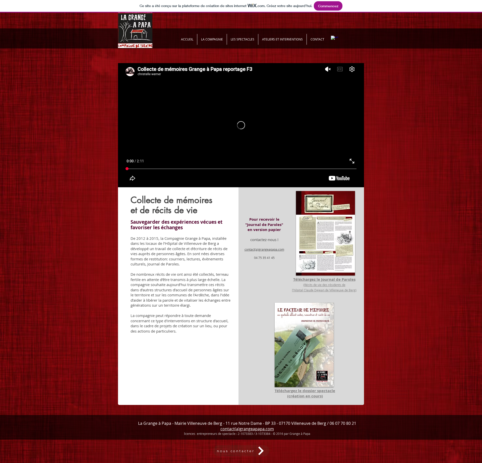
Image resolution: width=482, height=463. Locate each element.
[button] (282, 39)
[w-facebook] (334, 39)
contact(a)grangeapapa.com (247, 429)
